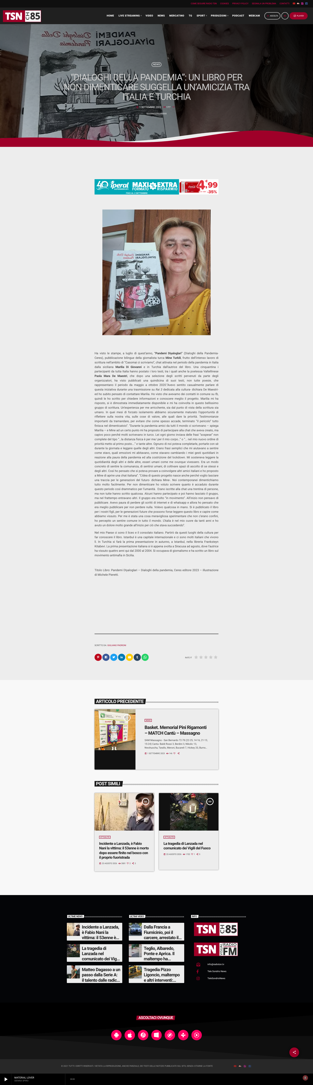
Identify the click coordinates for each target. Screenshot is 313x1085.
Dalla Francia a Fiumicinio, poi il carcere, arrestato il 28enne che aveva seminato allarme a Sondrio (161, 940)
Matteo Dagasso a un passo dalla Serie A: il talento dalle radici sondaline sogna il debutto (101, 980)
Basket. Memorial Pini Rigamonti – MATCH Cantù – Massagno (176, 730)
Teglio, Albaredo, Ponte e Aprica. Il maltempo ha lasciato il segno (159, 956)
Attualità (104, 837)
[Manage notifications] (305, 1077)
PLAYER (298, 16)
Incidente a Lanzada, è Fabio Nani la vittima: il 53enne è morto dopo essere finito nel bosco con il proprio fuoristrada (101, 940)
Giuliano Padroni (116, 645)
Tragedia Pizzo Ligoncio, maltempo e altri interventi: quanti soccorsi (162, 977)
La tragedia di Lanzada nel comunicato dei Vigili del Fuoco (187, 846)
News (156, 64)
